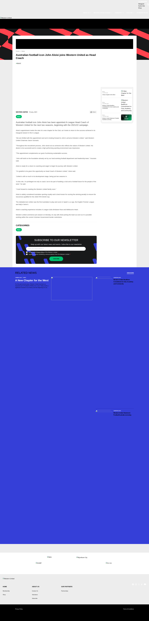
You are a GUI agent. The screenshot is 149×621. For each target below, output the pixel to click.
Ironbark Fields (142, 12)
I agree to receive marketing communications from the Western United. (49, 254)
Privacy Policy (40, 252)
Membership (6, 591)
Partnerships (64, 591)
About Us (86, 12)
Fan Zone (129, 12)
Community (118, 12)
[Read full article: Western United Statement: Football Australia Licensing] (126, 117)
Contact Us (35, 591)
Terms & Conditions (128, 609)
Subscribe (56, 258)
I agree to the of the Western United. (43, 252)
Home (17, 51)
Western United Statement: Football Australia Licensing (122, 414)
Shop (4, 594)
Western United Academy (102, 12)
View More (130, 273)
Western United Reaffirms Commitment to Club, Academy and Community (110, 107)
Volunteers (35, 594)
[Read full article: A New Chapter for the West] (126, 93)
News (23, 51)
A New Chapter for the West (108, 94)
